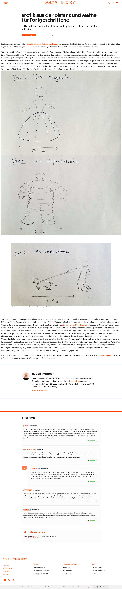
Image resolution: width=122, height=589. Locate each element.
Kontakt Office (97, 567)
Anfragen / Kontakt (41, 574)
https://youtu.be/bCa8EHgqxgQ (74, 325)
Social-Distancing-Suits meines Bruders (43, 44)
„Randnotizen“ (74, 381)
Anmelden (27, 538)
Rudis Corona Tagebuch (28, 35)
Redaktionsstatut (7, 568)
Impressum (5, 565)
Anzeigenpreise (39, 567)
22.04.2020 (49, 35)
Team (94, 574)
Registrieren (36, 538)
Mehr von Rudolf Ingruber (39, 390)
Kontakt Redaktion (98, 571)
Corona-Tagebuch (105, 355)
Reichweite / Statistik (42, 571)
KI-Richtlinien (6, 575)
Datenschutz (6, 571)
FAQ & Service (68, 574)
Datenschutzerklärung (83, 587)
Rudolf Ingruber (41, 35)
